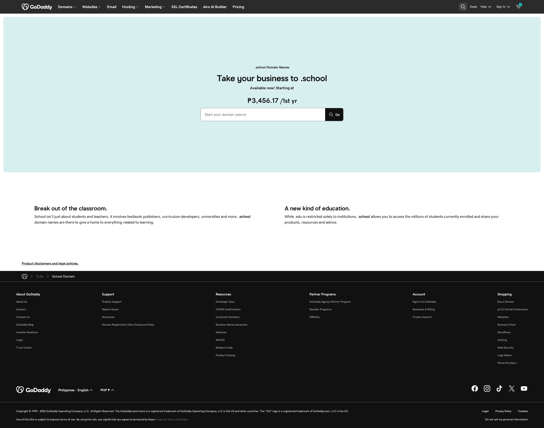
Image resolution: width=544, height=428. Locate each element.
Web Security (505, 347)
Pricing (238, 7)
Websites (503, 317)
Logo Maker (504, 355)
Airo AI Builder (215, 7)
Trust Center (24, 347)
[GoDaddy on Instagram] (487, 391)
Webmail (221, 332)
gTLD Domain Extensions (512, 309)
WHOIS (220, 340)
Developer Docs (225, 301)
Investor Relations (27, 332)
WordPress (504, 332)
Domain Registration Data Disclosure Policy (128, 324)
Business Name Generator (232, 324)
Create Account (422, 317)
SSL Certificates (184, 7)
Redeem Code (224, 347)
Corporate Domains (227, 317)
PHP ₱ (105, 390)
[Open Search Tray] (463, 7)
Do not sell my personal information (506, 419)
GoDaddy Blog (24, 324)
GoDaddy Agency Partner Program (330, 301)
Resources (108, 317)
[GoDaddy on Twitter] (512, 391)
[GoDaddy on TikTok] (499, 391)
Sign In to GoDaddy (424, 301)
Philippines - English (73, 390)
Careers (21, 309)
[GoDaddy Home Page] (33, 390)
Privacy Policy (503, 411)
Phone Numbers (507, 362)
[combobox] (263, 114)
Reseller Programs (320, 309)
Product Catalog (225, 355)
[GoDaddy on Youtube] (524, 391)
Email (111, 7)
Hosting (502, 340)
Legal (19, 340)
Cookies (523, 411)
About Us (21, 301)
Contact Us (23, 317)
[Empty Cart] (518, 7)
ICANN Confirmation (228, 309)
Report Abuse (110, 309)
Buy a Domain (505, 301)
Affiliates (314, 317)
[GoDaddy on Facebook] (475, 391)
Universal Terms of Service (171, 419)
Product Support (112, 301)
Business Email (506, 324)
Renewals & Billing (424, 309)
